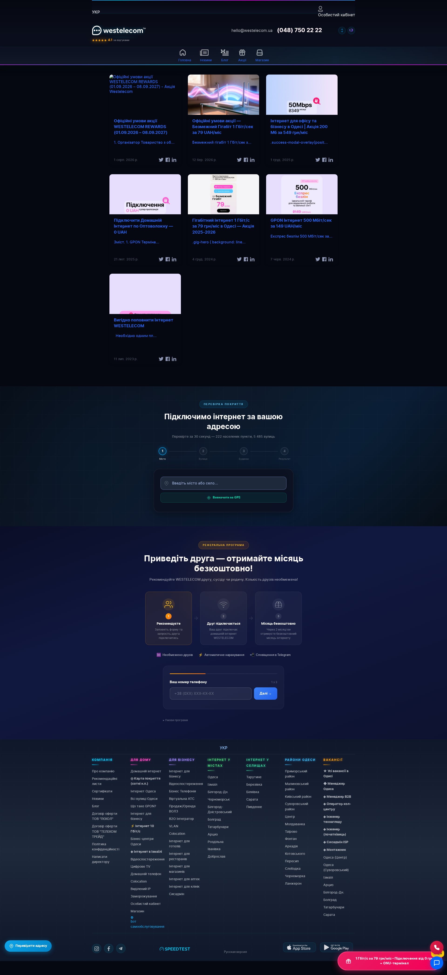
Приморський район (296, 773)
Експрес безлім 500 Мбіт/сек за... (301, 236)
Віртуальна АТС (181, 799)
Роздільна (216, 841)
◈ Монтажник (334, 850)
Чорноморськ (219, 799)
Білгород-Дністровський (220, 809)
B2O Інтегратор (181, 819)
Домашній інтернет (146, 771)
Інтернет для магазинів (179, 868)
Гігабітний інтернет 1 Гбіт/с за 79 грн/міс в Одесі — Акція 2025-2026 (223, 226)
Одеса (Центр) (335, 857)
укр (96, 12)
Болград (214, 819)
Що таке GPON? (143, 806)
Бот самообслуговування (147, 923)
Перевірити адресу (31, 946)
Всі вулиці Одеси (144, 799)
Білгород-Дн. (218, 792)
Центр (290, 816)
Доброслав (216, 856)
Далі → (266, 693)
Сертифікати (102, 791)
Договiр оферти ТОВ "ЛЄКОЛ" (104, 815)
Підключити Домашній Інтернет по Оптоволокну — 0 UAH (143, 226)
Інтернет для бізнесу (141, 815)
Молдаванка (295, 824)
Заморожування (144, 896)
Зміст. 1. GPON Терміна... (136, 242)
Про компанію (103, 771)
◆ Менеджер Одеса (334, 786)
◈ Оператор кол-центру (337, 806)
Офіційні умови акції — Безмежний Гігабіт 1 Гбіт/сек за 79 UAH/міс (222, 127)
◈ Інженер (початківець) (334, 832)
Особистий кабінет (336, 15)
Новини (98, 799)
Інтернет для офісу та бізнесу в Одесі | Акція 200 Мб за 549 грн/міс (299, 127)
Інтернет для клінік (184, 886)
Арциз (213, 834)
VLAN (173, 826)
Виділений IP (141, 889)
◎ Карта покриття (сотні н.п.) (145, 781)
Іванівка (214, 849)
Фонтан (291, 839)
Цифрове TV (140, 866)
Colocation (139, 881)
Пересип (292, 861)
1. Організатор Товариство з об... (144, 142)
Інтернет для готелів (179, 843)
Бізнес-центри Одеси (142, 841)
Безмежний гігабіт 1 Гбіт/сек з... (221, 142)
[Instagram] (96, 948)
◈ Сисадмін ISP (335, 842)
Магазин (137, 911)
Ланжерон (293, 883)
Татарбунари (218, 826)
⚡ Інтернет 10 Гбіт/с (142, 829)
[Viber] (351, 30)
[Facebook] (108, 948)
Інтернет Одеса (143, 791)
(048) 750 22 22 (299, 30)
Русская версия (235, 952)
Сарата (252, 799)
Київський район (298, 796)
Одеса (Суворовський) (336, 867)
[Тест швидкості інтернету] (175, 950)
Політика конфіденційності (105, 846)
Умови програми (176, 720)
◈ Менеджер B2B (337, 796)
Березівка (254, 784)
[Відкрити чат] (436, 962)
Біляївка (252, 792)
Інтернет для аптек (184, 879)
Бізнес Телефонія (182, 791)
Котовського (295, 854)
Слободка (293, 868)
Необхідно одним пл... (135, 335)
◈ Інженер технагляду (332, 819)
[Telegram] (342, 30)
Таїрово (291, 831)
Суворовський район (296, 806)
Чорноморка (295, 876)
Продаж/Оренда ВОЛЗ (182, 808)
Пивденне (254, 806)
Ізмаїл (212, 784)
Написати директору (100, 859)
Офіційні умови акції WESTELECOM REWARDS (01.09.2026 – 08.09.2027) (140, 127)
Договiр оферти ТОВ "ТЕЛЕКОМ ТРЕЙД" (104, 831)
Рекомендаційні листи (104, 780)
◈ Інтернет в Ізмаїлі (146, 851)
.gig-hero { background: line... (219, 242)
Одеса (213, 777)
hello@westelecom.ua (252, 30)
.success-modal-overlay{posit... (299, 142)
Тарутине (253, 777)
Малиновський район (296, 786)
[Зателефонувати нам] (437, 947)
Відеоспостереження (148, 859)
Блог (95, 806)
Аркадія (291, 846)
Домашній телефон (146, 874)
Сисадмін (176, 894)
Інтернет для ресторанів (179, 856)
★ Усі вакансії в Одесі (336, 774)
